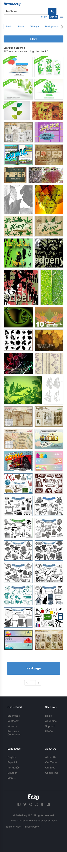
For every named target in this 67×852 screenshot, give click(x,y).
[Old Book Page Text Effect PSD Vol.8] (48, 154)
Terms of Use (13, 826)
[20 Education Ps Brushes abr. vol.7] (18, 573)
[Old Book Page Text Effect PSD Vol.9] (15, 175)
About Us (50, 757)
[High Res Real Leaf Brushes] (49, 317)
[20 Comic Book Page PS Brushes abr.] (48, 132)
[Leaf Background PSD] (18, 89)
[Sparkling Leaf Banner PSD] (48, 89)
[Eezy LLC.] (33, 797)
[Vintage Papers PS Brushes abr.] (18, 416)
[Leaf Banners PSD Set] (48, 67)
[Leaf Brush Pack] (18, 253)
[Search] (52, 11)
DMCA (49, 731)
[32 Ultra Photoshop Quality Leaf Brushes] (23, 390)
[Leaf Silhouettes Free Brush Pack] (18, 340)
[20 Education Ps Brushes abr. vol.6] (48, 550)
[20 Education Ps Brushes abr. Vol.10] (18, 595)
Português (14, 767)
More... (12, 777)
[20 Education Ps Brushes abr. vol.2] (18, 528)
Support (50, 726)
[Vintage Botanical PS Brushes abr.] (48, 640)
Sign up (53, 16)
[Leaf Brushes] (18, 199)
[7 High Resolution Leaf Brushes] (48, 340)
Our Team (51, 762)
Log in (44, 16)
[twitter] (24, 804)
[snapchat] (42, 804)
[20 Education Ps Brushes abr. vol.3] (18, 506)
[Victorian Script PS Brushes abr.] (48, 416)
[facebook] (19, 804)
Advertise (51, 720)
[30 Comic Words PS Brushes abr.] (18, 461)
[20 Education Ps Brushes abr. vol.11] (18, 617)
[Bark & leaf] (45, 175)
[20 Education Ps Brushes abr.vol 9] (48, 595)
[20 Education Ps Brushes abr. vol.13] (18, 483)
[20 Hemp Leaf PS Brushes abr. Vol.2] (18, 226)
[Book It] (47, 110)
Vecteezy (13, 720)
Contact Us (51, 772)
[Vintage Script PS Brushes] (18, 439)
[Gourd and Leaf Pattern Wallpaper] (49, 363)
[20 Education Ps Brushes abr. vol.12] (48, 617)
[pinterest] (30, 804)
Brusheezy (14, 715)
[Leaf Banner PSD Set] (17, 110)
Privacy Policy (31, 826)
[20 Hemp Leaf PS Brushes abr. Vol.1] (48, 226)
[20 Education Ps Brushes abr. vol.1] (48, 506)
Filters (33, 39)
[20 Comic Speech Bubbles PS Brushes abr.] (48, 439)
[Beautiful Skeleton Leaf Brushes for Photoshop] (53, 390)
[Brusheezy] (12, 4)
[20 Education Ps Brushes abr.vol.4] (48, 528)
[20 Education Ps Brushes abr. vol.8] (48, 573)
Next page (33, 668)
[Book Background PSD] (18, 67)
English (12, 757)
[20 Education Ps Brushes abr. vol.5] (18, 550)
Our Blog (50, 767)
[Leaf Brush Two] (21, 287)
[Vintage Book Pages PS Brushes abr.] (18, 132)
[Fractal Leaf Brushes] (18, 317)
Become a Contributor (14, 733)
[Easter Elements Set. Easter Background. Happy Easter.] (48, 461)
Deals (48, 715)
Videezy (12, 726)
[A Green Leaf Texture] (51, 287)
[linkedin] (48, 804)
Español (12, 762)
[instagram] (36, 804)
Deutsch (12, 772)
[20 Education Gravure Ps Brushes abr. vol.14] (48, 483)
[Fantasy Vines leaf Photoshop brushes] (18, 363)
